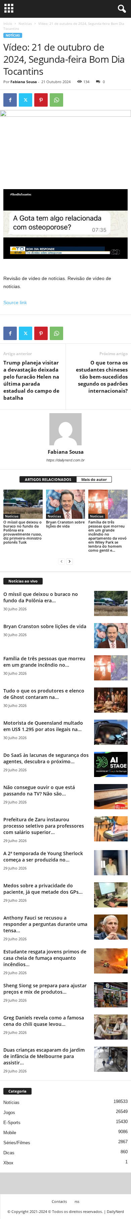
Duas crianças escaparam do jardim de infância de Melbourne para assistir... (44, 1056)
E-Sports (11, 1122)
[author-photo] (65, 429)
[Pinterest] (41, 100)
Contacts (59, 1201)
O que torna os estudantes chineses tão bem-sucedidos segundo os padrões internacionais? (102, 376)
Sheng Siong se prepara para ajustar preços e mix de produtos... (45, 988)
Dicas (8, 1152)
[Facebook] (10, 100)
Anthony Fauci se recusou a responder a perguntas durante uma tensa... (45, 924)
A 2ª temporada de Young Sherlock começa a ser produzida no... (43, 856)
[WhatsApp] (56, 100)
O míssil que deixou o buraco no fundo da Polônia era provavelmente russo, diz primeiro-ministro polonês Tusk (22, 532)
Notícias (25, 23)
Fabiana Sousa (23, 81)
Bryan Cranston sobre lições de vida (65, 524)
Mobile (9, 1132)
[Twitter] (25, 100)
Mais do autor (94, 479)
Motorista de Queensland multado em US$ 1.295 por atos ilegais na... (43, 726)
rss (77, 1201)
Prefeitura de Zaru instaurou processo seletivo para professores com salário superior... (43, 825)
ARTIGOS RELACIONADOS (48, 479)
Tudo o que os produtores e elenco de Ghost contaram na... (43, 693)
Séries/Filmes (16, 1142)
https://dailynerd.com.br (65, 460)
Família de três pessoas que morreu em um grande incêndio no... (44, 661)
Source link (15, 302)
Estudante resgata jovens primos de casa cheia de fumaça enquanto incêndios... (44, 957)
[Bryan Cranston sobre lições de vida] (65, 504)
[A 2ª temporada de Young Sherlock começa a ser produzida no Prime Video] (111, 862)
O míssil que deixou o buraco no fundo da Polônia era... (40, 597)
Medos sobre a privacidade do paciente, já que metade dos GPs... (43, 888)
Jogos (9, 1112)
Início (7, 23)
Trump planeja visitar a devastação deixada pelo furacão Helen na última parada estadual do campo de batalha (31, 380)
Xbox (8, 1162)
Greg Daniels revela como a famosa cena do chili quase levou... (43, 1020)
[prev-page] (61, 561)
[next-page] (69, 561)
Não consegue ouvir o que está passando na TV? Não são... (39, 790)
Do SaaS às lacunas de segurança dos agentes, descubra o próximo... (46, 758)
